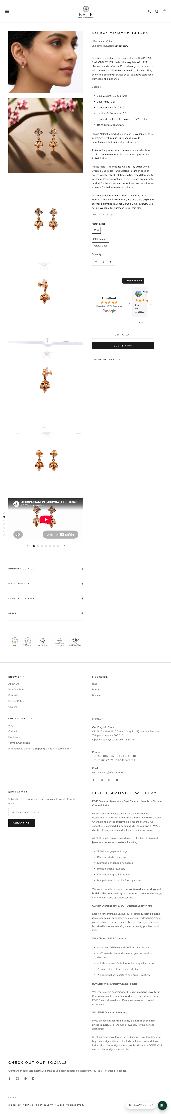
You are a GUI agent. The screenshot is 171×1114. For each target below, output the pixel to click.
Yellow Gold (100, 245)
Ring (94, 683)
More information (107, 359)
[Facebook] (103, 215)
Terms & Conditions (19, 742)
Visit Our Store (16, 689)
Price (12, 613)
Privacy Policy (16, 701)
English (13, 1098)
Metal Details (19, 583)
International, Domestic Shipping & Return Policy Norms (39, 748)
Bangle (96, 689)
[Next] (64, 546)
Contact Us (14, 731)
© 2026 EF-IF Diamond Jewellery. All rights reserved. (46, 1105)
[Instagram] (101, 780)
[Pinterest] (112, 215)
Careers (12, 707)
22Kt (96, 230)
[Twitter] (108, 215)
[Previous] (27, 546)
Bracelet (96, 695)
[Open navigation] (7, 11)
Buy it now (123, 345)
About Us (13, 683)
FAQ (10, 725)
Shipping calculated (103, 45)
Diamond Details (21, 598)
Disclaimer (14, 737)
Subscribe (21, 823)
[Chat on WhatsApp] (162, 1105)
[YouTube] (117, 780)
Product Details (21, 568)
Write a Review (133, 280)
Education (13, 695)
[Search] (157, 11)
